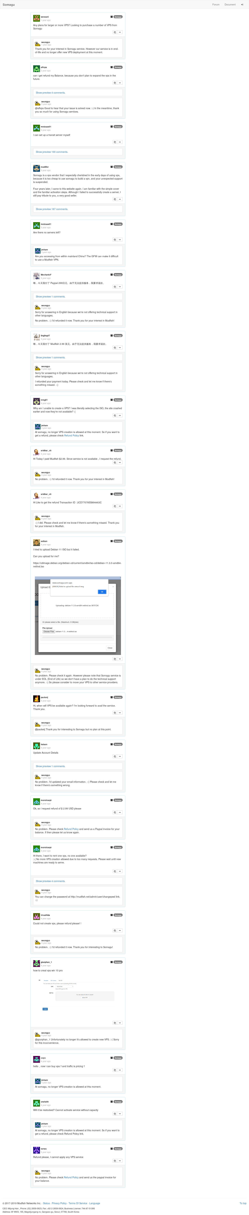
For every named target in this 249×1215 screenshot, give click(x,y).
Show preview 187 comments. (52, 209)
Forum (216, 4)
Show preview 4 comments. (50, 92)
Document (230, 4)
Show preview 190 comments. (52, 151)
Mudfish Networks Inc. (29, 1203)
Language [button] (94, 1203)
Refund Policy (71, 435)
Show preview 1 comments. (50, 296)
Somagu (118, 17)
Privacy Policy (59, 1203)
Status (46, 1203)
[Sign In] (242, 4)
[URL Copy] (114, 32)
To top (243, 1203)
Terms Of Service (78, 1203)
